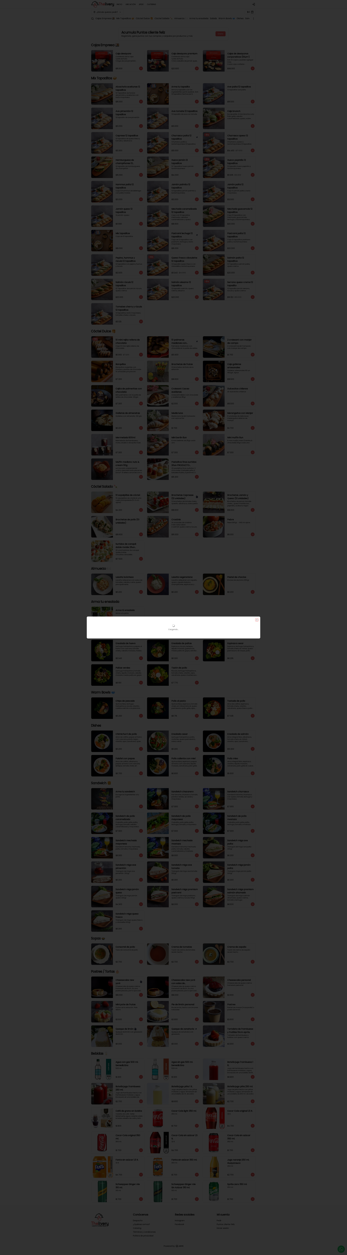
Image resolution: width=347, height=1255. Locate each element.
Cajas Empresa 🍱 (105, 18)
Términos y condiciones (144, 1232)
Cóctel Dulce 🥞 (144, 18)
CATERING (151, 4)
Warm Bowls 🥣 (227, 18)
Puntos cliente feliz (226, 1224)
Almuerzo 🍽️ (181, 18)
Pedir (219, 1220)
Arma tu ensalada (198, 18)
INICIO (119, 4)
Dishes (240, 18)
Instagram (180, 1220)
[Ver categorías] (253, 18)
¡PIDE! (141, 4)
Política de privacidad (143, 1235)
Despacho (138, 1220)
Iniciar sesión (223, 1228)
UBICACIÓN (131, 4)
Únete (220, 33)
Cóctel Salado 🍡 (164, 18)
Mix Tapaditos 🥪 (125, 18)
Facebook (179, 1224)
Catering (137, 1228)
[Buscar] (92, 18)
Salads (213, 18)
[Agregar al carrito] (141, 68)
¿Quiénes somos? (141, 1224)
